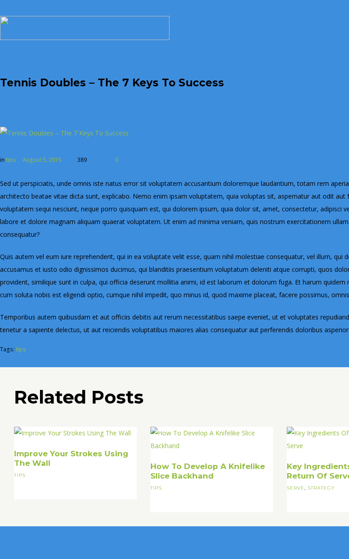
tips (11, 160)
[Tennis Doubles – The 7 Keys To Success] (64, 133)
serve (295, 488)
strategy (321, 488)
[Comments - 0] (96, 160)
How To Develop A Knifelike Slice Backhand (207, 471)
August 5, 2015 (42, 160)
